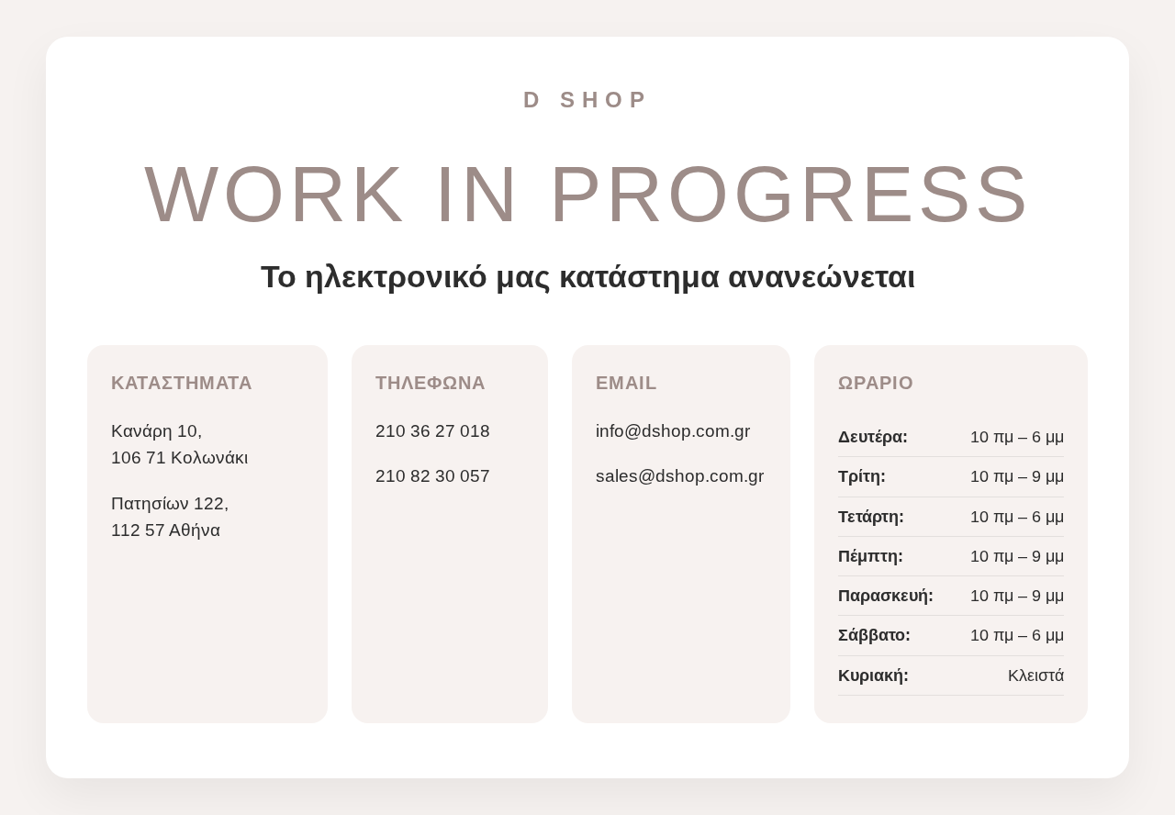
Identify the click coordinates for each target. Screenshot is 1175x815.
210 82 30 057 (432, 476)
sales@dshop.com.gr (680, 476)
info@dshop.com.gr (673, 431)
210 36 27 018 (432, 431)
